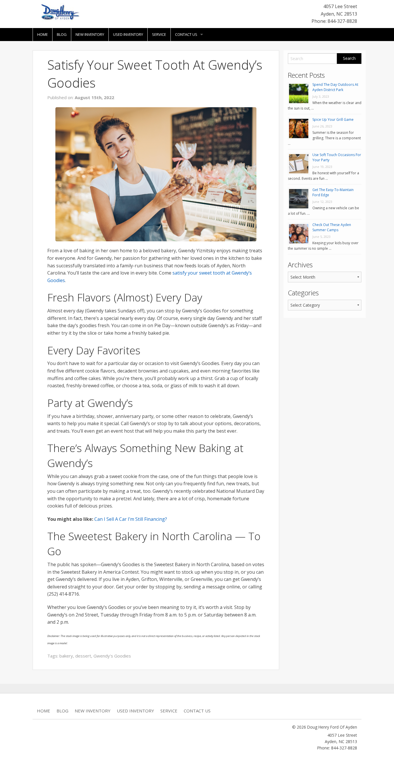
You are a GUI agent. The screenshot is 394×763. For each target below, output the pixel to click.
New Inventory (90, 34)
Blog (62, 34)
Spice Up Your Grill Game (333, 119)
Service (159, 34)
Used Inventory (128, 34)
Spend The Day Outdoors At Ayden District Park (335, 87)
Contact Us (186, 34)
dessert (83, 656)
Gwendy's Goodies (112, 656)
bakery (66, 656)
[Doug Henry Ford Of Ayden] (59, 13)
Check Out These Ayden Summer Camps (331, 227)
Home (42, 34)
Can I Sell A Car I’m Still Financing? (130, 519)
